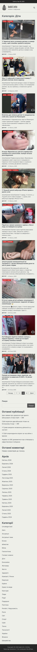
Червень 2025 (7, 496)
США (3, 623)
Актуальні (5, 534)
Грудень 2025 (7, 474)
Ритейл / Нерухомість (9, 608)
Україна (4, 633)
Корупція (5, 580)
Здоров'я (5, 573)
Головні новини (7, 555)
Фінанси (5, 637)
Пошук (4, 401)
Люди (4, 594)
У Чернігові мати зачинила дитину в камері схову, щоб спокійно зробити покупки (18, 42)
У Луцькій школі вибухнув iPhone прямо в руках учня (17, 191)
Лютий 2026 (6, 467)
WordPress (29, 649)
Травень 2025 (7, 499)
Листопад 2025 (7, 478)
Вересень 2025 (7, 485)
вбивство (5, 544)
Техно (4, 626)
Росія (4, 612)
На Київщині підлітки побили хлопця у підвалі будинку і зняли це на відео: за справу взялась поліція (16, 338)
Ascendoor (13, 649)
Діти (3, 559)
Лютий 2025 (6, 510)
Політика (5, 605)
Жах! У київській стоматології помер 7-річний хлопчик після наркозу (17, 79)
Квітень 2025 (6, 503)
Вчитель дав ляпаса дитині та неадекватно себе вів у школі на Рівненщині (18, 116)
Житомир (5, 566)
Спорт (4, 619)
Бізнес (4, 541)
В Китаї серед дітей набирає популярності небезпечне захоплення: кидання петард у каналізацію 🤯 (18, 302)
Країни (4, 583)
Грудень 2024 (7, 517)
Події (4, 598)
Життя (4, 569)
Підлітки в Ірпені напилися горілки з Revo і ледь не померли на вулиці (18, 226)
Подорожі (5, 601)
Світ (3, 616)
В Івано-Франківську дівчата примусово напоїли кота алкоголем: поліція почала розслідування (17, 153)
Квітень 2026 (6, 460)
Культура (5, 591)
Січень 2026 (6, 471)
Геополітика (6, 551)
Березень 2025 (7, 506)
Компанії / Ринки (8, 576)
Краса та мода (7, 587)
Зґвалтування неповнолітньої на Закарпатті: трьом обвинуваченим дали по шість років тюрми (18, 263)
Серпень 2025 (7, 488)
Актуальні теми (7, 537)
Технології (6, 630)
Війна (4, 548)
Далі (32, 393)
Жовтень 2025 (7, 481)
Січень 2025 (6, 513)
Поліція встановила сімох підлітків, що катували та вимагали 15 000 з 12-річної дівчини (17, 377)
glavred (4, 54)
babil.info (12, 6)
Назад (10, 393)
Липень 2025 (6, 492)
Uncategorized (7, 526)
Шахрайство (6, 640)
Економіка (5, 562)
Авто (3, 530)
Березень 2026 (7, 464)
